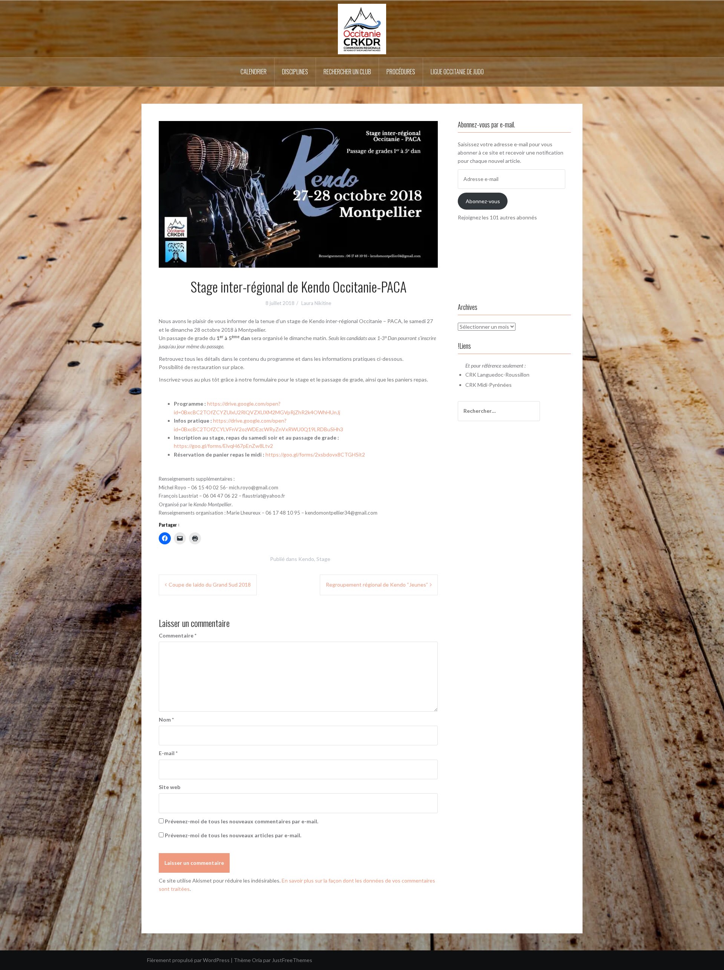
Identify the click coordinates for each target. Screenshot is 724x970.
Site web (169, 787)
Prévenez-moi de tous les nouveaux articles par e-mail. (233, 835)
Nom (166, 719)
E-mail (168, 753)
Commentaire (177, 635)
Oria (257, 960)
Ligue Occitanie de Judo (457, 71)
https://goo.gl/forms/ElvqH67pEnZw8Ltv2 (223, 446)
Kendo (306, 559)
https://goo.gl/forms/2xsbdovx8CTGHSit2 (314, 454)
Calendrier (254, 71)
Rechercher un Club (347, 71)
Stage (323, 559)
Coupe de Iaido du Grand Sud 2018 (210, 584)
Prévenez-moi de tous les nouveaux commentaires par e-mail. (241, 821)
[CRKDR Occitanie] (362, 28)
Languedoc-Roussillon (503, 374)
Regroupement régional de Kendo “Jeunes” (377, 584)
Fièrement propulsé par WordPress (188, 960)
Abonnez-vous (483, 201)
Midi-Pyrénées (494, 385)
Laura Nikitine (316, 303)
